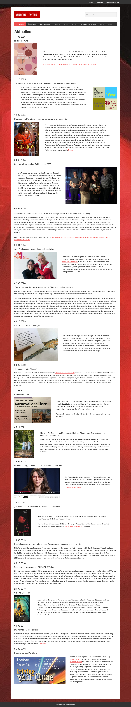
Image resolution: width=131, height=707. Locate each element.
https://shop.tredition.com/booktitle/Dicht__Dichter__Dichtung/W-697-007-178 (69, 64)
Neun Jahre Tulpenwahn (73, 526)
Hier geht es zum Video (73, 487)
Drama (70, 150)
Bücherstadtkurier (76, 662)
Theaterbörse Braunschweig (65, 373)
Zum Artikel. (43, 643)
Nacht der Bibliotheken (70, 262)
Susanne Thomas (27, 14)
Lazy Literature (75, 659)
